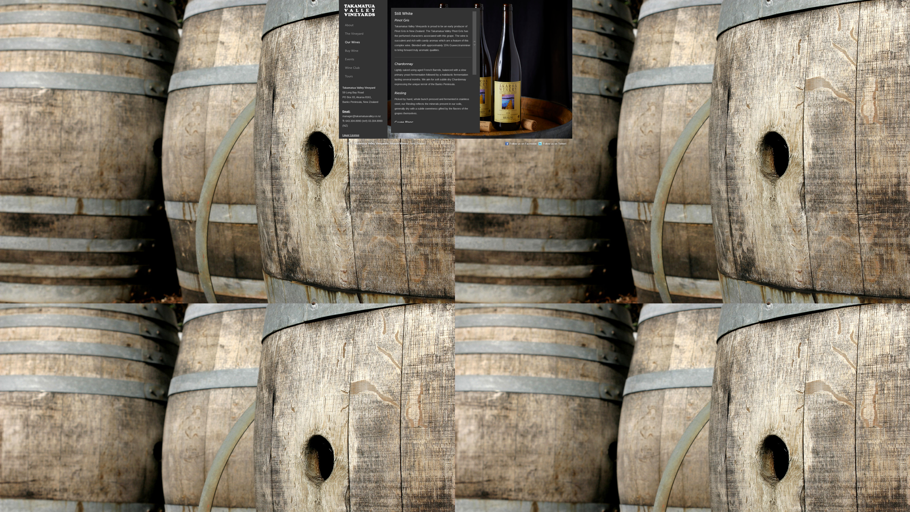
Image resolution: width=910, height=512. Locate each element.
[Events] (363, 59)
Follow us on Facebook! (523, 143)
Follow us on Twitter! (554, 143)
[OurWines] (363, 42)
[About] (363, 25)
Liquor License (350, 135)
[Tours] (363, 76)
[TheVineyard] (363, 33)
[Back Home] (359, 10)
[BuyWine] (363, 50)
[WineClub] (363, 68)
